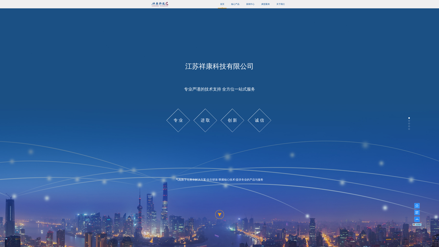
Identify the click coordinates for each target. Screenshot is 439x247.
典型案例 (265, 4)
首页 (222, 4)
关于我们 (280, 4)
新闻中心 (250, 4)
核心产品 (235, 4)
